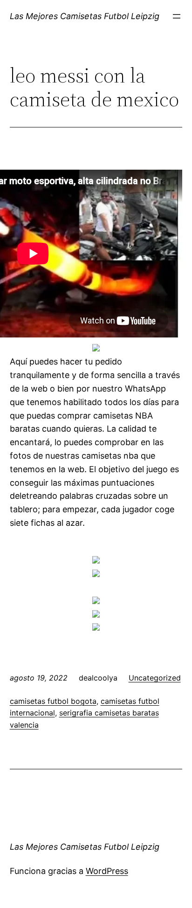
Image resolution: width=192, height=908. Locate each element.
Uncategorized (155, 677)
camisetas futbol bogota (53, 701)
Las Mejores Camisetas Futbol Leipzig (84, 16)
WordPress (107, 871)
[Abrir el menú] (176, 16)
